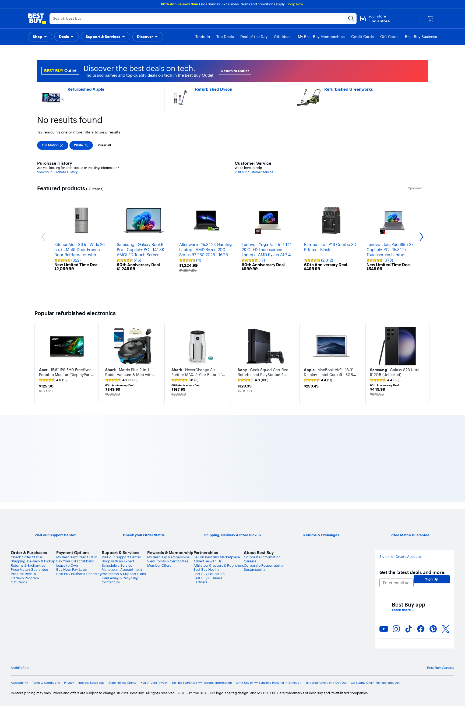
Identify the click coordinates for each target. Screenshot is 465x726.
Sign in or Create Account (400, 557)
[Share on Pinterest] (433, 629)
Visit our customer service (254, 172)
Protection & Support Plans (124, 574)
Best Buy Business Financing (79, 574)
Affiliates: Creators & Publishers (218, 565)
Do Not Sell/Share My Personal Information (202, 683)
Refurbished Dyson (213, 89)
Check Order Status (27, 557)
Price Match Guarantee (29, 569)
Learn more (402, 610)
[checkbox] (52, 145)
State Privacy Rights (122, 683)
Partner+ (200, 582)
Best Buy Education (209, 574)
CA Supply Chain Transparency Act (375, 683)
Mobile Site (20, 668)
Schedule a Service (117, 565)
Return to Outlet (235, 71)
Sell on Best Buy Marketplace (216, 557)
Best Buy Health (206, 569)
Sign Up (431, 579)
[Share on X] (445, 629)
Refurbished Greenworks (348, 89)
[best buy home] (37, 18)
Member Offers (159, 565)
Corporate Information (262, 557)
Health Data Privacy (154, 683)
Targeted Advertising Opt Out (326, 683)
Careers (250, 561)
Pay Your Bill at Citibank (75, 561)
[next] (426, 363)
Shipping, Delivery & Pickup (33, 561)
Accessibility (19, 683)
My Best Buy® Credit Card (76, 557)
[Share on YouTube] (383, 629)
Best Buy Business (207, 578)
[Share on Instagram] (396, 629)
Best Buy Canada (440, 667)
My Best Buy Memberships (168, 557)
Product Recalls (23, 574)
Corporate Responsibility (264, 565)
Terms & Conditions (46, 683)
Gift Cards (19, 582)
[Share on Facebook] (421, 629)
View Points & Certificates (167, 561)
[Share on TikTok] (408, 629)
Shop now (295, 4)
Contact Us (111, 582)
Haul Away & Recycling (120, 578)
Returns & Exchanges (28, 565)
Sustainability (255, 569)
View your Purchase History (57, 172)
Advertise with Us (207, 561)
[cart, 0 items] (430, 18)
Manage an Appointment (122, 569)
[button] (375, 18)
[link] (53, 380)
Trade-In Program (25, 578)
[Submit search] (351, 18)
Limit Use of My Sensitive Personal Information (268, 683)
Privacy (69, 683)
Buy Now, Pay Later (71, 569)
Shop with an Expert (118, 561)
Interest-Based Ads (91, 683)
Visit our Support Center (121, 557)
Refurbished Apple (86, 89)
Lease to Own (67, 565)
